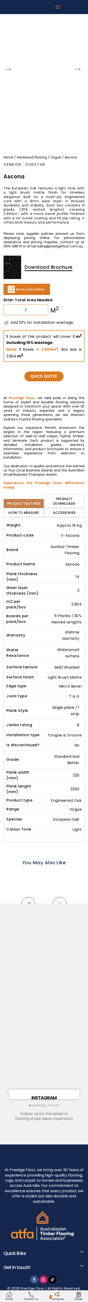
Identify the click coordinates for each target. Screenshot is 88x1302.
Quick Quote (44, 376)
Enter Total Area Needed (28, 300)
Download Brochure (49, 267)
